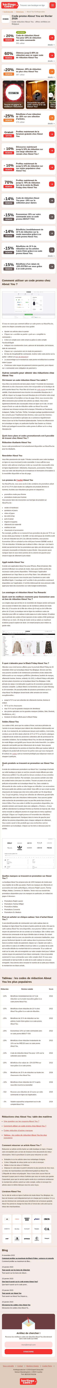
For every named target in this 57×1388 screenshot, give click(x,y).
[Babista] (7, 1228)
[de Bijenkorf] (36, 1238)
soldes (14, 754)
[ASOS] (46, 1219)
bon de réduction (21, 357)
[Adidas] (7, 1219)
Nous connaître (8, 1366)
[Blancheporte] (26, 1228)
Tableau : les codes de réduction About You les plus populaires (25, 1136)
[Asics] (36, 1219)
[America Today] (26, 1219)
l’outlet (19, 480)
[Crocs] (26, 1238)
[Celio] (7, 1238)
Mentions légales (32, 1366)
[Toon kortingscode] (51, 37)
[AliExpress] (16, 1219)
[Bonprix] (36, 1228)
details (50, 45)
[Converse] (16, 1238)
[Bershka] (16, 1228)
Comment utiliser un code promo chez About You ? (25, 1126)
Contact (20, 1366)
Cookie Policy (47, 1366)
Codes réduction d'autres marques (18, 1130)
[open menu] (52, 5)
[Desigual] (46, 1238)
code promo (41, 389)
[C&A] (46, 1228)
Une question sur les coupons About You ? (21, 1121)
